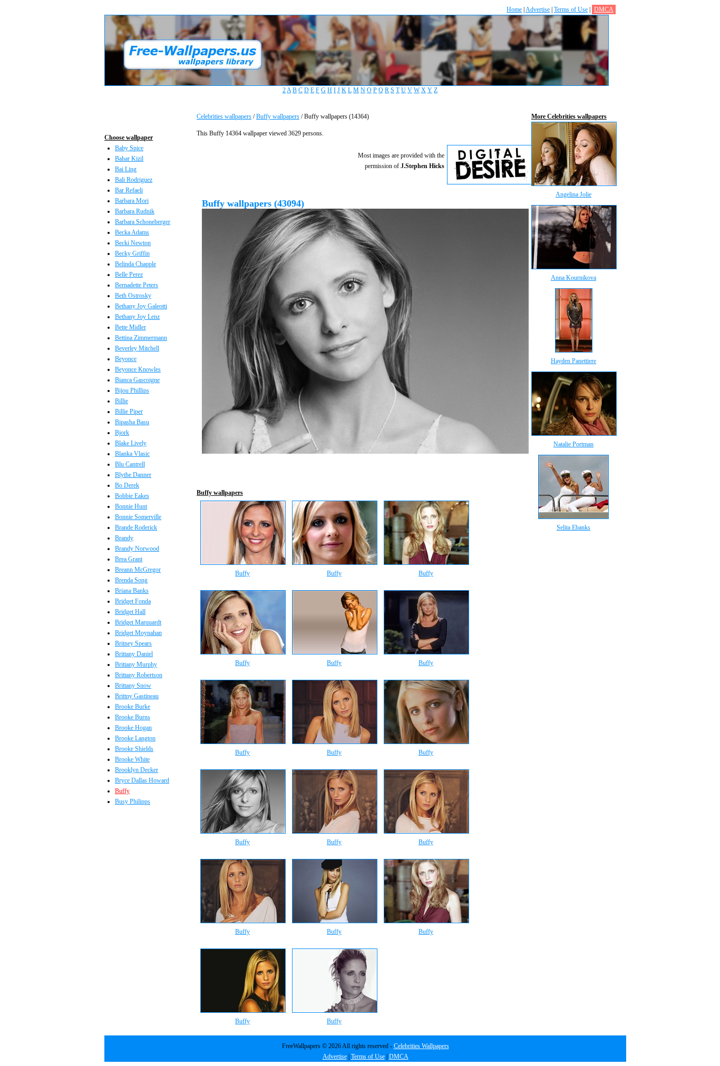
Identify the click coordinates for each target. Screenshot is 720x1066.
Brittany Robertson (138, 675)
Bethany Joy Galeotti (141, 306)
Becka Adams (132, 232)
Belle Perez (129, 274)
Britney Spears (133, 643)
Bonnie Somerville (138, 517)
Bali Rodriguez (133, 179)
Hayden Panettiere (573, 361)
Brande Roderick (136, 527)
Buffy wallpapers (277, 116)
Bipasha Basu (132, 422)
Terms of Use (571, 9)
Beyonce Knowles (138, 369)
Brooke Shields (134, 748)
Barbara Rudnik (134, 211)
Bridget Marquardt (138, 622)
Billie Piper (129, 411)
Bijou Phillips (132, 390)
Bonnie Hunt (131, 506)
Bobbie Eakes (132, 496)
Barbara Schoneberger (142, 222)
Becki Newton (133, 243)
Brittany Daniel (134, 654)
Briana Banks (132, 590)
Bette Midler (130, 327)
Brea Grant (128, 559)
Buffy (122, 791)
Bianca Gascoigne (137, 380)
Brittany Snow (133, 685)
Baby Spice (129, 148)
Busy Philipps (132, 801)
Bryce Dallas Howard (142, 780)
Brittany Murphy (136, 664)
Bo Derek (127, 485)
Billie (121, 401)
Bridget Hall (130, 611)
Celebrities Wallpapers (421, 1046)
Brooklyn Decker (136, 770)
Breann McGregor (138, 569)
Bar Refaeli (129, 190)
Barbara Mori (132, 200)
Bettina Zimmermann (141, 337)
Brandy (124, 538)
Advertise (538, 9)
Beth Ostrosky (133, 295)
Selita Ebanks (573, 527)
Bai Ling (126, 169)
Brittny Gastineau (137, 696)
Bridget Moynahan (138, 633)
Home (514, 9)
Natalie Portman (573, 444)
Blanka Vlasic (132, 453)
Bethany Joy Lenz (137, 316)
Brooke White (132, 759)
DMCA (604, 9)
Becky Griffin (132, 253)
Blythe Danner (133, 474)
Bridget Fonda (133, 601)
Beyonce (126, 359)
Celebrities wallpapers (224, 116)
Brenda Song (131, 580)
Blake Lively (131, 443)
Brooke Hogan (133, 727)
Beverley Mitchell (137, 348)
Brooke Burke (132, 706)
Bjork (122, 432)
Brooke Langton (135, 738)
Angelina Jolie (573, 194)
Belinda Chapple (135, 264)
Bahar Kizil (129, 158)
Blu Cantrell (130, 464)
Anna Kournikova (573, 277)
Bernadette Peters (136, 285)
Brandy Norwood (137, 548)
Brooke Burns (132, 717)
